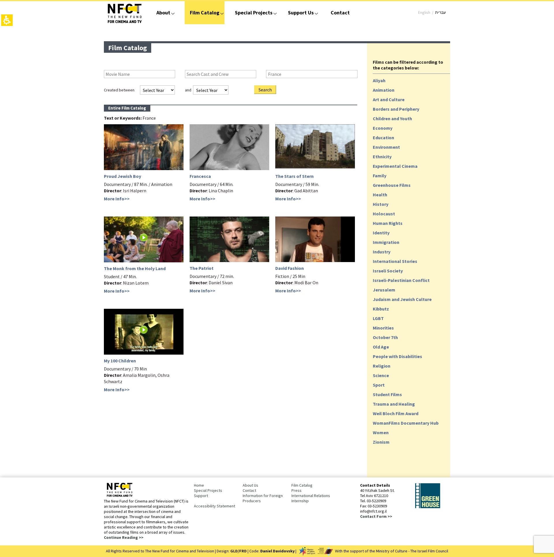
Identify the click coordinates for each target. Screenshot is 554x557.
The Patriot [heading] (202, 268)
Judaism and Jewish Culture (402, 299)
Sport (379, 385)
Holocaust (384, 214)
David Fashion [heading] (289, 268)
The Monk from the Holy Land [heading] (135, 268)
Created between (119, 90)
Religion (381, 366)
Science (381, 375)
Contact (340, 12)
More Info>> (117, 199)
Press (296, 490)
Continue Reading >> (123, 537)
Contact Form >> (376, 516)
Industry (381, 252)
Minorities (383, 328)
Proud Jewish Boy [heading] (122, 176)
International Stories (395, 261)
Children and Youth (392, 118)
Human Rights (388, 223)
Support (201, 495)
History (380, 204)
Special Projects (253, 12)
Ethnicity (382, 156)
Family (379, 175)
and (188, 90)
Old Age (381, 347)
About (163, 12)
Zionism (381, 442)
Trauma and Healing (394, 404)
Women (381, 432)
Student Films (387, 394)
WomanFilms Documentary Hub (406, 423)
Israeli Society (388, 271)
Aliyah (379, 80)
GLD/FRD (238, 551)
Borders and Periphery (396, 109)
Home (199, 485)
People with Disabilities (397, 356)
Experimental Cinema (395, 166)
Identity (381, 233)
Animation (383, 90)
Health (380, 194)
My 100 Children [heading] (120, 361)
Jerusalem (384, 290)
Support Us (301, 12)
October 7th (385, 337)
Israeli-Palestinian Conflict (401, 280)
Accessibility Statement (214, 506)
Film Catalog (204, 12)
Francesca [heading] (200, 176)
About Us (250, 485)
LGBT (378, 318)
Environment (386, 147)
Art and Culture (389, 99)
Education (383, 137)
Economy (382, 128)
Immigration (386, 242)
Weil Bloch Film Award (395, 413)
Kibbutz (381, 309)
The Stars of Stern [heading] (294, 176)
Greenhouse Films (392, 185)
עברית (440, 12)
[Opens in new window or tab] (428, 507)
